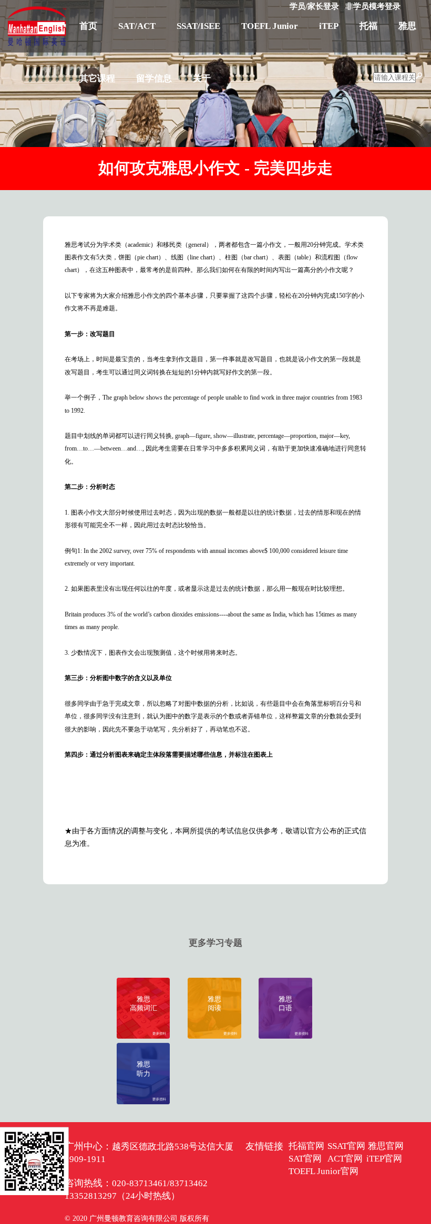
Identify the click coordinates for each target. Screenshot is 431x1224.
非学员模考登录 (373, 6)
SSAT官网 (346, 1146)
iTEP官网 (384, 1159)
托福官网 (306, 1146)
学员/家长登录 (314, 6)
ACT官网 (345, 1159)
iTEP (328, 26)
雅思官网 (386, 1146)
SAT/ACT (137, 26)
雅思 (407, 26)
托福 (368, 26)
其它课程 (97, 78)
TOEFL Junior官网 (323, 1171)
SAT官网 (305, 1159)
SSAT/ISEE (198, 26)
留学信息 (154, 78)
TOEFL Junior (269, 26)
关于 (202, 78)
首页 (88, 26)
